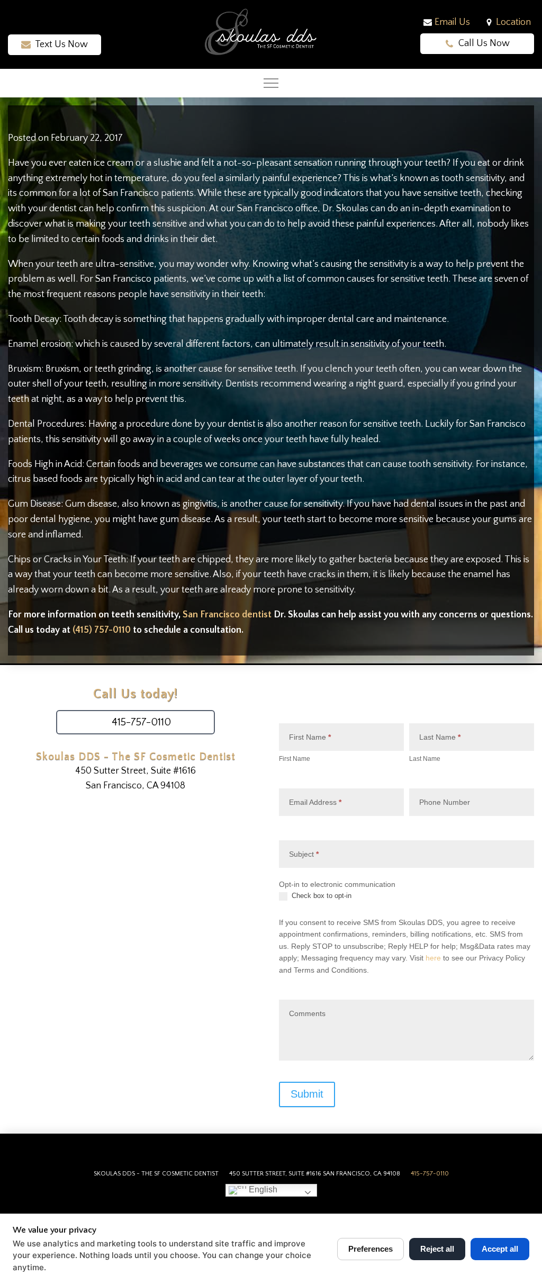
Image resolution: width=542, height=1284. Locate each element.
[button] (54, 44)
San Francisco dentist (227, 614)
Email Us (452, 22)
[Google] (62, 24)
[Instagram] (47, 24)
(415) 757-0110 (102, 630)
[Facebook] (31, 24)
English (262, 1189)
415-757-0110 (430, 1173)
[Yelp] (78, 24)
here (433, 958)
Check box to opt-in (320, 896)
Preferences (370, 1248)
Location (513, 22)
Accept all (500, 1248)
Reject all (437, 1248)
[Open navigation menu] (271, 83)
